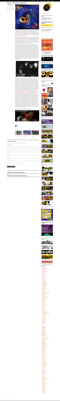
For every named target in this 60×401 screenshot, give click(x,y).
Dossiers (52, 0)
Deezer (42, 52)
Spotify (44, 52)
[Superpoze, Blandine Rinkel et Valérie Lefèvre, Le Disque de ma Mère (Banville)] (44, 107)
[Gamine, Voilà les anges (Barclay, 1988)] (44, 101)
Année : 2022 (12, 8)
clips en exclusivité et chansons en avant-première (47, 79)
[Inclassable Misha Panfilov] (50, 101)
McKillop (17, 87)
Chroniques (33, 0)
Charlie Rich (28, 50)
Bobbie (27, 41)
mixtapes (52, 52)
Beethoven (25, 80)
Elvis (26, 50)
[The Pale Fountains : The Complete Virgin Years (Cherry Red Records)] (50, 113)
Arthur (24, 41)
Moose (16, 48)
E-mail (8, 156)
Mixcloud (49, 53)
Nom (8, 153)
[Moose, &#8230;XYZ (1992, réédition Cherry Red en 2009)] (27, 132)
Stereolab (16, 92)
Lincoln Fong (26, 90)
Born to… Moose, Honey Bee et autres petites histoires (34, 136)
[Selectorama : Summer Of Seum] (50, 90)
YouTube (46, 52)
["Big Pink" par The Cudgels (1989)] (50, 96)
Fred (29, 41)
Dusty (31, 41)
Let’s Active (19, 102)
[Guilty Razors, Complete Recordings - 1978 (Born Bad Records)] (44, 113)
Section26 (9, 399)
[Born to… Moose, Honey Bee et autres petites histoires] (35, 132)
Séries (41, 0)
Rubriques (37, 0)
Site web (8, 159)
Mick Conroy (26, 91)
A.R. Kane (29, 103)
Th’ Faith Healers (23, 91)
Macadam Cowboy (29, 96)
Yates (19, 87)
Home (30, 0)
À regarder (48, 0)
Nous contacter (50, 27)
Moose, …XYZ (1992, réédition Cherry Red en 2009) (26, 136)
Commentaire (9, 144)
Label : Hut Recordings (9, 9)
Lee (33, 41)
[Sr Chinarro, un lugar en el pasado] (50, 107)
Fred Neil (21, 96)
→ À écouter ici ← (47, 236)
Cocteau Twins (34, 90)
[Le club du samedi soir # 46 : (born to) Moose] (19, 132)
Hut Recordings (32, 109)
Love (17, 51)
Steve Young (19, 92)
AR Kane (30, 52)
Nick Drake (34, 85)
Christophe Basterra (10, 4)
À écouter (44, 0)
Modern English (33, 52)
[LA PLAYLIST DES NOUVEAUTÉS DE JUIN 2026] (44, 96)
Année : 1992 (8, 8)
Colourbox (37, 52)
